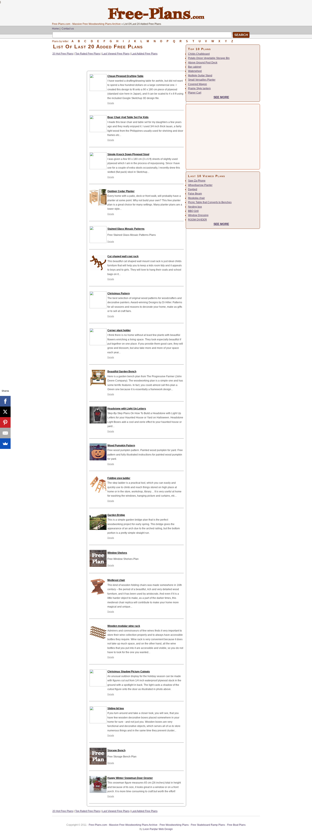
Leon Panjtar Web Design (158, 829)
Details (110, 103)
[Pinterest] (5, 422)
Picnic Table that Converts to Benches (210, 202)
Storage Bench (116, 750)
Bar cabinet (194, 66)
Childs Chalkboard (199, 53)
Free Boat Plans (236, 824)
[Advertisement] (69, 119)
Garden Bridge (116, 515)
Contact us (68, 28)
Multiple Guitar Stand (200, 75)
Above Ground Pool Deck (202, 62)
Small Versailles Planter (201, 79)
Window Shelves (117, 552)
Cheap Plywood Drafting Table (125, 76)
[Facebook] (5, 401)
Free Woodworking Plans (174, 824)
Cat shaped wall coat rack (123, 256)
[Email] (5, 433)
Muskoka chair (196, 198)
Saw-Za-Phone (196, 180)
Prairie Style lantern (199, 88)
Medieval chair (116, 580)
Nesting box (195, 206)
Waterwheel (195, 71)
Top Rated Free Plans (87, 53)
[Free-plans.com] (156, 19)
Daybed (192, 189)
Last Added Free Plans (144, 53)
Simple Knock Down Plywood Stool (128, 154)
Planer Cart (194, 92)
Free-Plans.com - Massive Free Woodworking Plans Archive (86, 23)
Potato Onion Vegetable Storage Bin (209, 58)
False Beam (195, 193)
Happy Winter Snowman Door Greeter (130, 778)
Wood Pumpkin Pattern (121, 445)
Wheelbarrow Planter (200, 185)
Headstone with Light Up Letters (126, 408)
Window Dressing (198, 215)
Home (55, 28)
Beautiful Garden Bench (121, 371)
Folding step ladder (118, 478)
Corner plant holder (119, 330)
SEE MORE (221, 97)
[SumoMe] (5, 443)
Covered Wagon (197, 84)
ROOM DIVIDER (197, 219)
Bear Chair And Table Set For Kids (128, 117)
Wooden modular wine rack (123, 625)
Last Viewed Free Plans (115, 53)
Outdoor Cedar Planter (121, 191)
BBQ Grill (193, 211)
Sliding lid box (115, 708)
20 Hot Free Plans (62, 53)
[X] (5, 412)
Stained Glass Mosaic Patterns (126, 228)
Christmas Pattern (118, 293)
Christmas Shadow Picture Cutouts (128, 671)
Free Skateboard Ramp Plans (208, 824)
